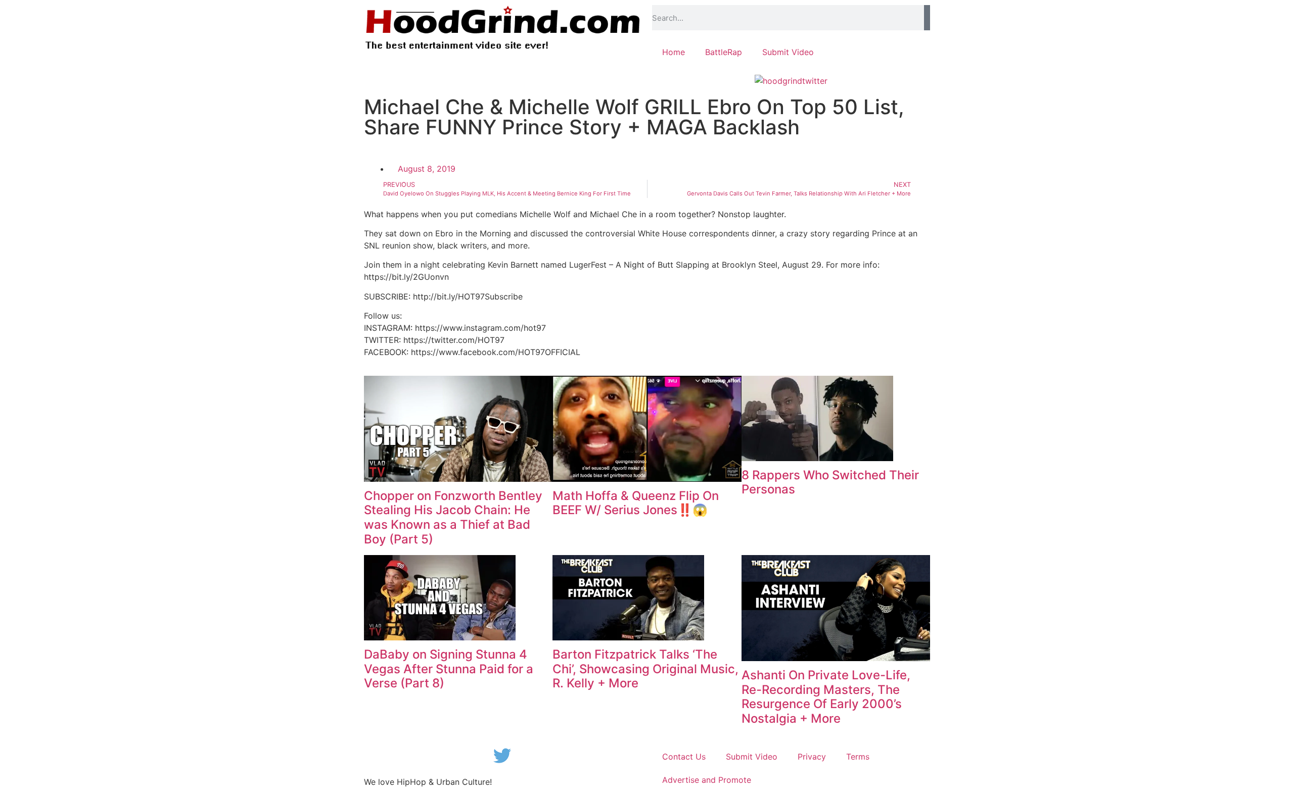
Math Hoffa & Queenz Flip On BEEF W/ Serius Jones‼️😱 (635, 503)
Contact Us (684, 757)
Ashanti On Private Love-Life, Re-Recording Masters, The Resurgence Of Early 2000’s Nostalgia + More (826, 697)
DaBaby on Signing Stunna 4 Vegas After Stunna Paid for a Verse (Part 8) (448, 669)
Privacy (812, 757)
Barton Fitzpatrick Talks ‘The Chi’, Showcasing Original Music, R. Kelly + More (645, 669)
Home (673, 52)
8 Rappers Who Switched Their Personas (830, 482)
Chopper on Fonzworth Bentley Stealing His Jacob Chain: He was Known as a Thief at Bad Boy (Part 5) (453, 517)
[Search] (927, 17)
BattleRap (723, 52)
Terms (857, 757)
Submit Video (788, 52)
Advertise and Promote (706, 780)
